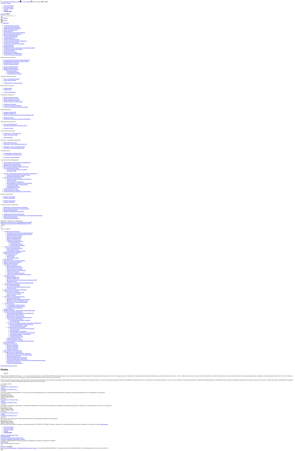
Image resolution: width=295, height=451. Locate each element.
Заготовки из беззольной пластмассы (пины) (15, 125)
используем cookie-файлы (9, 448)
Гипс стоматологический (10, 124)
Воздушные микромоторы (10, 210)
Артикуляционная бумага (10, 142)
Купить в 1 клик (9, 396)
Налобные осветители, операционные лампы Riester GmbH (19, 310)
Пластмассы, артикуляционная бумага (15, 296)
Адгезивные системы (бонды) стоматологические (17, 60)
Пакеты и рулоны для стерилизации (13, 101)
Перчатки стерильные (9, 196)
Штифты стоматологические (11, 69)
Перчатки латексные (9, 202)
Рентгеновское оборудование (11, 168)
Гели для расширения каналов (11, 79)
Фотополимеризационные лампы (15, 176)
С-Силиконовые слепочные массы (13, 154)
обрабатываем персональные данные (27, 448)
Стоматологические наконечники (13, 352)
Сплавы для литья (8, 128)
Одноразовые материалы (11, 264)
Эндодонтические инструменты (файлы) (14, 260)
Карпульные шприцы (9, 342)
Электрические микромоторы (11, 218)
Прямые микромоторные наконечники (14, 211)
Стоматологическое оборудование (14, 312)
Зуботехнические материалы (12, 284)
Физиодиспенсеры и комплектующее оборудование (17, 191)
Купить (2, 396)
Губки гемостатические (10, 80)
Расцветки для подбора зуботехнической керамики (17, 119)
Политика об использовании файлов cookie (12, 438)
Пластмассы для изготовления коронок (14, 148)
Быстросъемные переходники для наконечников (16, 208)
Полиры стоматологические (11, 64)
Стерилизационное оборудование (12, 177)
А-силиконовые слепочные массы (13, 153)
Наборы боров (7, 89)
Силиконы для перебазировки (11, 157)
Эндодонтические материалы (12, 246)
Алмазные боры (8, 88)
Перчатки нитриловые (10, 200)
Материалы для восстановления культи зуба (15, 144)
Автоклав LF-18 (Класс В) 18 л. (9, 402)
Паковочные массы (9, 117)
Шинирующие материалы (10, 68)
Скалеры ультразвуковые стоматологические (18, 175)
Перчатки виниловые (9, 198)
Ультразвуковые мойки (13, 186)
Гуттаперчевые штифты (13, 72)
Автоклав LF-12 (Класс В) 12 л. (9, 389)
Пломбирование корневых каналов (13, 83)
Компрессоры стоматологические (12, 165)
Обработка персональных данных (9, 435)
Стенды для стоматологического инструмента (16, 107)
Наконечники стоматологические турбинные (15, 207)
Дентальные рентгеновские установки (17, 169)
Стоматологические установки (12, 190)
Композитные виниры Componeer (12, 262)
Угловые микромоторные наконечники (14, 214)
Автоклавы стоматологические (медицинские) (19, 179)
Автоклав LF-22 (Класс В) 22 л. (9, 415)
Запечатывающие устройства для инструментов (19, 183)
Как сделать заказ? (8, 7)
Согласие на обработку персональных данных (13, 439)
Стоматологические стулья (11, 188)
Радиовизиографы (11, 171)
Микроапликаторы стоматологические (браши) (16, 61)
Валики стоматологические (11, 97)
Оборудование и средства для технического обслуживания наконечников (23, 215)
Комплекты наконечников (10, 217)
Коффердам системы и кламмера (12, 252)
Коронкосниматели (9, 309)
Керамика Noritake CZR (10, 112)
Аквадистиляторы (11, 180)
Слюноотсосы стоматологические (13, 105)
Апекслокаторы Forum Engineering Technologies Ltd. (17, 162)
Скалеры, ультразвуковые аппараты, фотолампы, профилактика (20, 173)
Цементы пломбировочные (11, 66)
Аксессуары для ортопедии (12, 291)
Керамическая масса (10, 275)
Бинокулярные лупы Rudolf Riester (13, 350)
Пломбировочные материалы (11, 62)
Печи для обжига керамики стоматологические (16, 166)
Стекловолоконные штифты (14, 73)
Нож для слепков (8, 137)
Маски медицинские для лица (11, 98)
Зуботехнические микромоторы (12, 164)
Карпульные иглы (8, 259)
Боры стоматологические (11, 253)
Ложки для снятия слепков (11, 134)
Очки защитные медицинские (11, 100)
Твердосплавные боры (9, 92)
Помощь (6, 10)
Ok (2, 449)
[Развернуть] (10, 229)
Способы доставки (9, 8)
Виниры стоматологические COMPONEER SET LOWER (16, 223)
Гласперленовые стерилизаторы (15, 181)
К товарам (9, 446)
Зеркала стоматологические (11, 263)
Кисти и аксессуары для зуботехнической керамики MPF (19, 115)
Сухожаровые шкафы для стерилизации (17, 184)
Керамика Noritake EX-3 (10, 113)
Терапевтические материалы (12, 231)
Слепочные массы (9, 303)
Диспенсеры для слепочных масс (12, 133)
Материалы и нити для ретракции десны (14, 146)
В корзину (3, 446)
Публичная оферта (5, 436)
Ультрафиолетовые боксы (13, 187)
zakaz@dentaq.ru (104, 424)
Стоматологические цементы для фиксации (15, 289)
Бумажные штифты (12, 71)
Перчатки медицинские (11, 343)
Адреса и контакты (9, 5)
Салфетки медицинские (10, 104)
